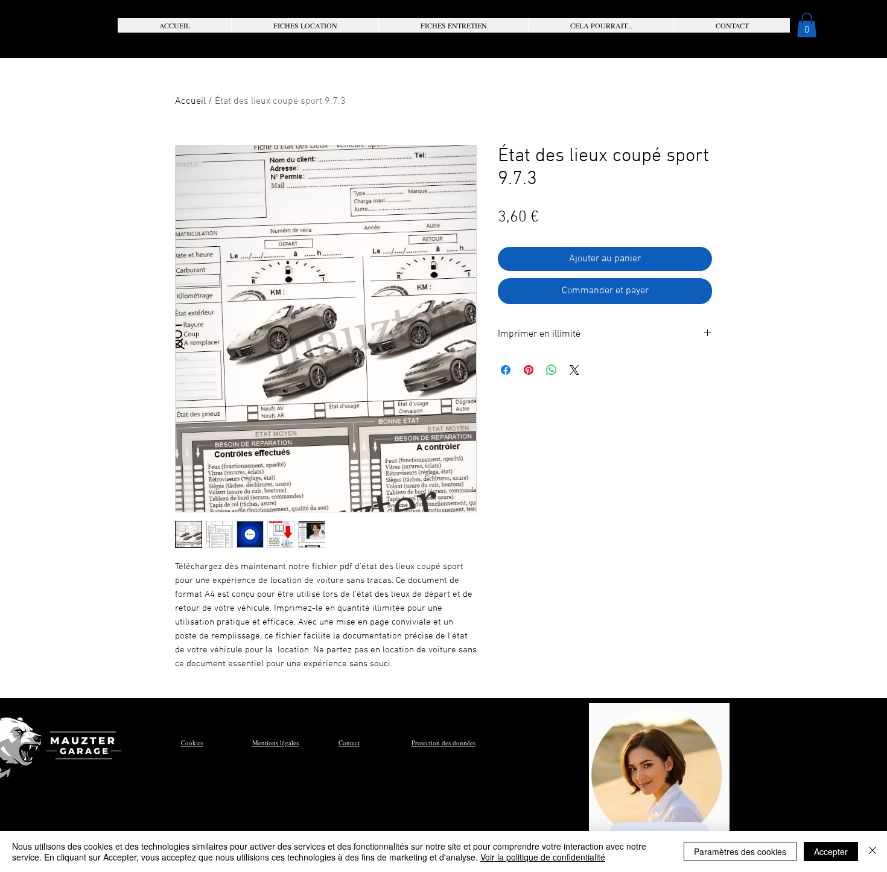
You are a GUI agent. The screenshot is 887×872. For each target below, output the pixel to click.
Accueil (190, 101)
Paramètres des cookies (740, 851)
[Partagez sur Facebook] (505, 370)
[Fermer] (872, 851)
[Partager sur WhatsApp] (551, 370)
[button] (304, 25)
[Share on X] (574, 370)
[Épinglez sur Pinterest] (528, 370)
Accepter (831, 851)
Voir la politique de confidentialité (542, 857)
